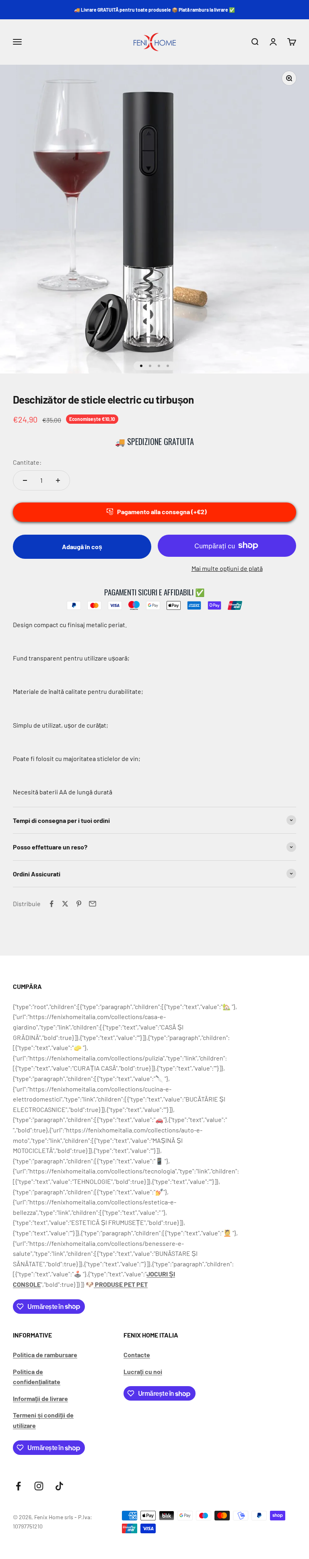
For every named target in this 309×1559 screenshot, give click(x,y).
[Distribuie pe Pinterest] (79, 904)
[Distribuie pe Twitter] (65, 904)
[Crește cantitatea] (58, 480)
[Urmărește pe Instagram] (38, 1486)
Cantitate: (27, 462)
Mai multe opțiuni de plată (227, 568)
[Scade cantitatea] (25, 480)
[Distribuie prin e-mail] (92, 904)
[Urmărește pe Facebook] (18, 1486)
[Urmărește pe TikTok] (59, 1486)
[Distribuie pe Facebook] (51, 904)
